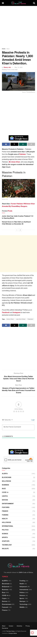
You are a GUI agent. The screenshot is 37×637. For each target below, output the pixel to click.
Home (3, 48)
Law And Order (20, 319)
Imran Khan (10, 319)
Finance (5, 511)
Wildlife (5, 548)
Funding (5, 515)
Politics (5, 530)
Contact (11, 626)
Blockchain (6, 477)
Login (33, 420)
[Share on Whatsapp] (23, 144)
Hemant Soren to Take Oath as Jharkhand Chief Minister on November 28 (16, 223)
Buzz (8, 48)
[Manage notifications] (32, 632)
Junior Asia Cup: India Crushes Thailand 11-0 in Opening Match (17, 217)
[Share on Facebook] (6, 144)
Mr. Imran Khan (14, 162)
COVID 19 (5, 492)
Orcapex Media (13, 633)
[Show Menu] (3, 3)
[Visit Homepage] (18, 3)
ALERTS (4, 473)
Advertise (19, 626)
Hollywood (6, 522)
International (7, 526)
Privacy (28, 626)
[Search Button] (34, 3)
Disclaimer (5, 628)
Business (5, 485)
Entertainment (8, 504)
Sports (5, 537)
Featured (5, 507)
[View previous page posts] (16, 230)
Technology (7, 545)
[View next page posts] (20, 230)
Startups (5, 541)
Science (5, 534)
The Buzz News (10, 631)
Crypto (5, 496)
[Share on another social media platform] (31, 144)
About (3, 626)
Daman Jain (7, 67)
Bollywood (6, 481)
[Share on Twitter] (14, 144)
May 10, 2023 (18, 67)
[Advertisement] (18, 26)
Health (4, 519)
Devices (5, 500)
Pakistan (22, 154)
